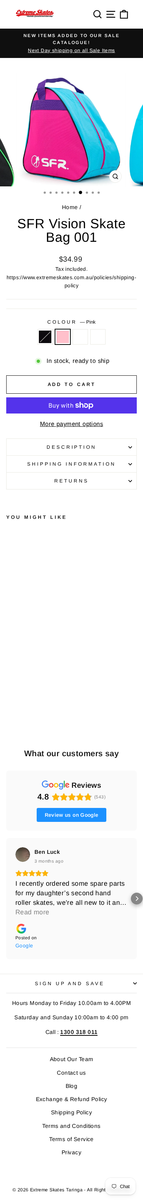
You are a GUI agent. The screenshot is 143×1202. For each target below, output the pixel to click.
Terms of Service (71, 1139)
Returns (71, 481)
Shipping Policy (71, 1112)
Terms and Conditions (71, 1126)
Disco (80, 336)
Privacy (71, 1152)
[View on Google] (22, 854)
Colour (71, 322)
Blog (72, 1086)
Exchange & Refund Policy (71, 1099)
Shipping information (71, 464)
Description (72, 447)
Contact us (71, 1073)
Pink (62, 336)
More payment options (71, 423)
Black (45, 336)
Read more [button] (32, 912)
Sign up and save (70, 983)
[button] (6, 898)
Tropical (98, 336)
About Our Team (72, 1059)
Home (70, 207)
